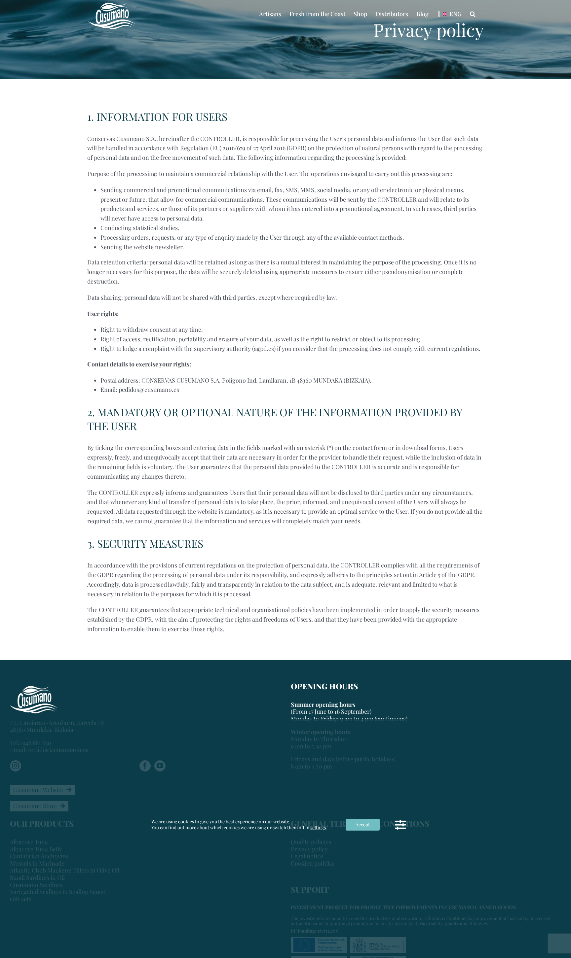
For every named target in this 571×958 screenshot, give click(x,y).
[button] (473, 14)
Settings (400, 824)
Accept (363, 824)
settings (318, 828)
